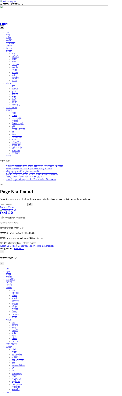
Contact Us (15, 245)
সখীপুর (14, 70)
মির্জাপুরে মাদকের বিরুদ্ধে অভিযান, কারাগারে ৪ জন (24, 176)
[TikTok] (6, 212)
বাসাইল (14, 80)
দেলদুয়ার (15, 78)
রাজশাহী (15, 94)
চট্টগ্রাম (15, 88)
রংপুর (14, 96)
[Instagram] (6, 24)
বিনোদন (9, 48)
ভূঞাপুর (15, 67)
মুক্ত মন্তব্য (17, 137)
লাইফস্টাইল (16, 142)
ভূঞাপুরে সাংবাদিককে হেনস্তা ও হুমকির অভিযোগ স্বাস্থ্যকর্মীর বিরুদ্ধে (32, 174)
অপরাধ (14, 115)
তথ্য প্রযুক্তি (17, 118)
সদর (13, 53)
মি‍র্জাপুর (14, 75)
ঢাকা (13, 86)
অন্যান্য (9, 110)
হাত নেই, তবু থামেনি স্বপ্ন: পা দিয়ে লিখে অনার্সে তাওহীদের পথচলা (31, 179)
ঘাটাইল (14, 59)
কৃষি (13, 126)
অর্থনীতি (15, 121)
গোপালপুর (15, 64)
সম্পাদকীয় (15, 153)
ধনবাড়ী (14, 61)
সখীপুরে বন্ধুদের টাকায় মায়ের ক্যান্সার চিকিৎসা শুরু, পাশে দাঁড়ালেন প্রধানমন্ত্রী (34, 166)
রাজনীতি (9, 40)
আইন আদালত (11, 107)
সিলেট (14, 99)
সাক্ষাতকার (16, 150)
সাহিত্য (14, 139)
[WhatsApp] (9, 212)
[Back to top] (2, 251)
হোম (7, 32)
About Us (4, 245)
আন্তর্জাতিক (10, 43)
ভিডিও (8, 155)
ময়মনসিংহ (15, 104)
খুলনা (14, 91)
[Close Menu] (2, 263)
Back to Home (7, 207)
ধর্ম (13, 131)
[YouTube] (3, 24)
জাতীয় (8, 37)
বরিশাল (14, 102)
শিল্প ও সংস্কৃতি (18, 123)
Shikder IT (19, 248)
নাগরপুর (15, 72)
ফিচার (14, 134)
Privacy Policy (28, 245)
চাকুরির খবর (16, 145)
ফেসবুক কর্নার (17, 147)
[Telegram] (12, 212)
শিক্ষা (14, 113)
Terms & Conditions (44, 245)
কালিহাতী (15, 56)
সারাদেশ (9, 83)
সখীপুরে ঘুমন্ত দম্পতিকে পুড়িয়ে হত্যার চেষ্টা (22, 171)
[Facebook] (1, 24)
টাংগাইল (9, 51)
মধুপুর (8, 35)
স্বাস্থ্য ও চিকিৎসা (18, 129)
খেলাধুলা (9, 45)
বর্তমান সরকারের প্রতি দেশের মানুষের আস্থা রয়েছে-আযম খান (29, 168)
